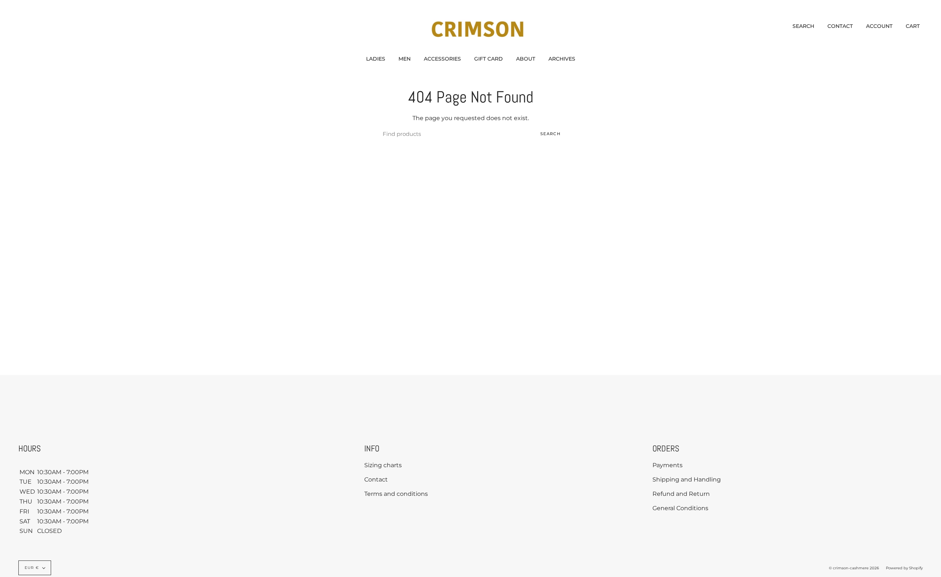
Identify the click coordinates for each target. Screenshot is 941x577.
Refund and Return (681, 493)
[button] (375, 59)
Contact (376, 479)
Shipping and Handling (686, 479)
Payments (667, 465)
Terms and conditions (396, 493)
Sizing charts (383, 465)
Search (550, 133)
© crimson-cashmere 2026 (854, 568)
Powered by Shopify (904, 568)
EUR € (32, 567)
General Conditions (680, 508)
